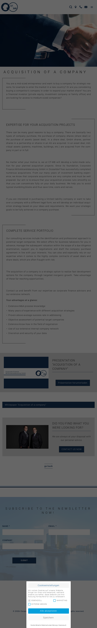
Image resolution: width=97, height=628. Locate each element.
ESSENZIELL (36, 600)
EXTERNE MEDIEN (39, 604)
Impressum (62, 625)
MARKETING (62, 600)
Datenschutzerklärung (49, 625)
